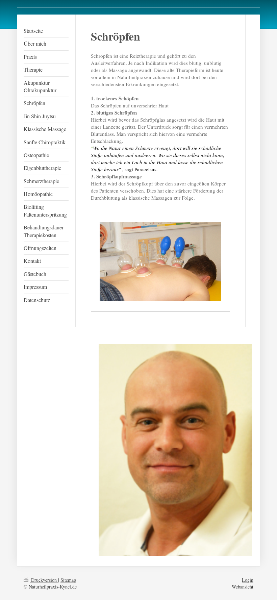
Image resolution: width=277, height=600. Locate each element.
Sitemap (68, 580)
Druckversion (44, 580)
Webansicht (242, 586)
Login (247, 580)
